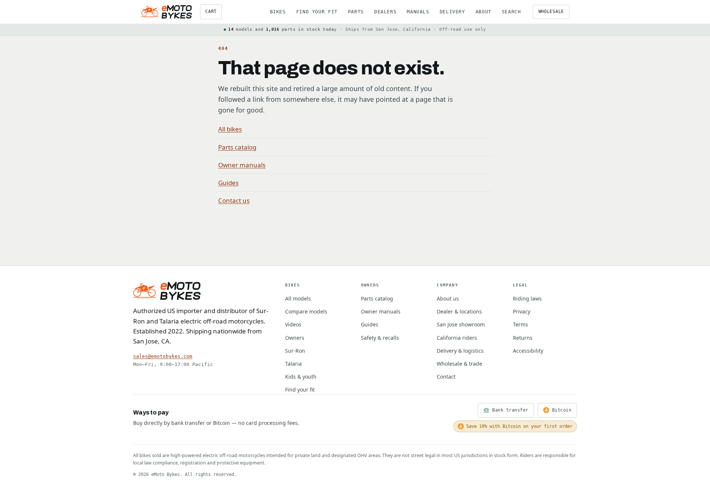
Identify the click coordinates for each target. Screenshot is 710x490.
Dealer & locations (459, 311)
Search (511, 11)
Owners (294, 337)
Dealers (385, 11)
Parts (356, 11)
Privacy (521, 311)
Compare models (306, 311)
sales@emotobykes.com (162, 356)
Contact (446, 376)
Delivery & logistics (460, 350)
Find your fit (317, 11)
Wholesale (551, 11)
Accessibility (528, 350)
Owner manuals (242, 165)
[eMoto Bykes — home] (167, 11)
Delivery (452, 11)
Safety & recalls (380, 337)
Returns (522, 337)
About (483, 11)
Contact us (234, 200)
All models (298, 298)
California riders (457, 337)
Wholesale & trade (459, 363)
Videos (293, 324)
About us (448, 298)
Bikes (278, 11)
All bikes (230, 129)
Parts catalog (237, 147)
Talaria (293, 363)
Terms (520, 324)
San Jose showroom (461, 324)
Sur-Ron (295, 350)
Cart (211, 11)
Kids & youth (301, 376)
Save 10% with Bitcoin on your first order (519, 426)
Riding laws (527, 298)
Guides (228, 182)
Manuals (418, 11)
